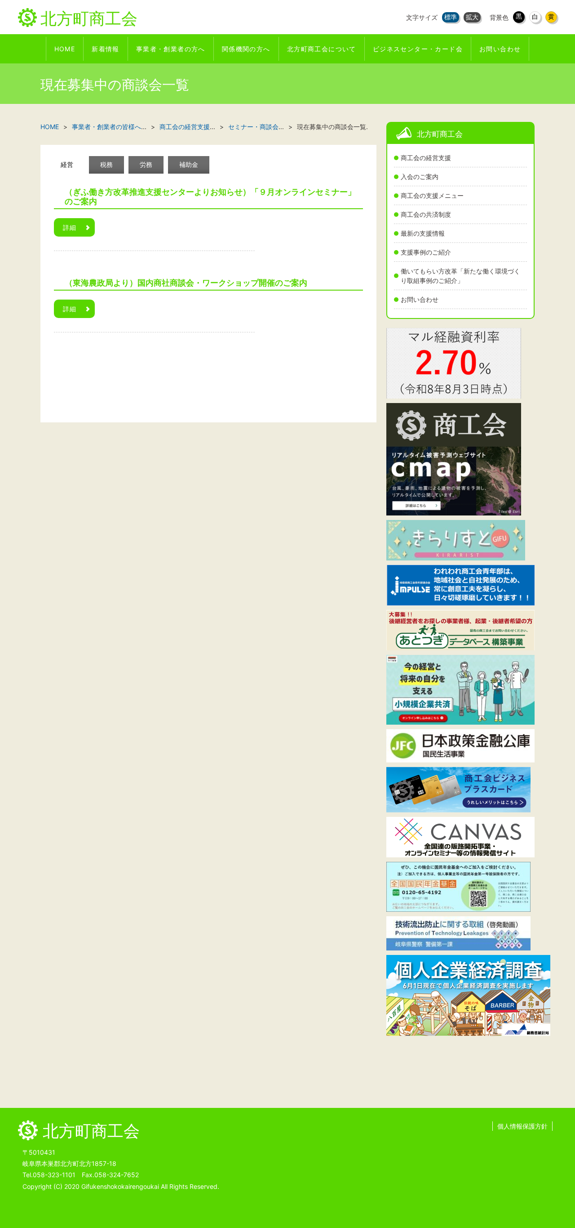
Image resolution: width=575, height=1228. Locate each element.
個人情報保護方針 (522, 1126)
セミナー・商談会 (253, 126)
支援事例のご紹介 (426, 252)
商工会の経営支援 (426, 157)
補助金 (188, 164)
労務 (146, 164)
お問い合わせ (419, 299)
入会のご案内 (419, 176)
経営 (67, 164)
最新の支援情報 (423, 233)
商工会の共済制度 (426, 214)
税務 (106, 164)
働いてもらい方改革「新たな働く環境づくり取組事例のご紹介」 (460, 275)
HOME (49, 126)
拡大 (472, 17)
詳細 (70, 227)
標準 (450, 17)
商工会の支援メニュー (432, 195)
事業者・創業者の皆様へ (106, 126)
